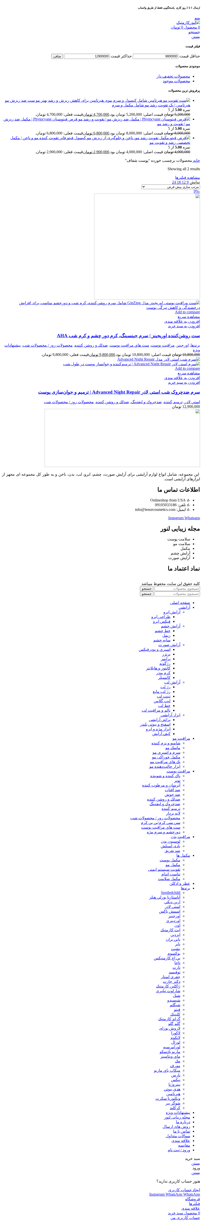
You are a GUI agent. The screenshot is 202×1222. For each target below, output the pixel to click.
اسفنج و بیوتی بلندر (155, 724)
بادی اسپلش (170, 846)
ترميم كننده (173, 402)
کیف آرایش (161, 734)
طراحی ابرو (160, 617)
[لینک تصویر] (122, 466)
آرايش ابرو (171, 612)
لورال (175, 1042)
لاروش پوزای (169, 1028)
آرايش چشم (170, 626)
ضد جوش (172, 794)
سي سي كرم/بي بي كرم (160, 822)
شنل (176, 995)
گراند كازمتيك (169, 1019)
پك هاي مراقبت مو (165, 762)
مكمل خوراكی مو (166, 757)
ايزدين (175, 935)
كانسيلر (164, 677)
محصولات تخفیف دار (173, 76)
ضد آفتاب (172, 790)
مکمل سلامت (169, 879)
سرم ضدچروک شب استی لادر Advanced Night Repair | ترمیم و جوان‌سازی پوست (119, 392)
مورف (175, 1066)
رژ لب (165, 687)
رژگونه (164, 663)
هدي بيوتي (172, 1089)
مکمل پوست (170, 860)
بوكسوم (174, 953)
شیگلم (175, 1005)
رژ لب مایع (161, 691)
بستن (195, 36)
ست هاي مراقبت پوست (129, 345)
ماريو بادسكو (170, 1052)
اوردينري (173, 921)
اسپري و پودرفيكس (154, 649)
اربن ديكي (172, 902)
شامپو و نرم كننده (166, 743)
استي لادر (192, 402)
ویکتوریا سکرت (167, 1098)
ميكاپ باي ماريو (167, 1070)
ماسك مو (172, 748)
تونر (177, 780)
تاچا (177, 963)
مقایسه (184, 1145)
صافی (57, 56)
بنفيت (175, 949)
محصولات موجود (176, 81)
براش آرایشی (159, 720)
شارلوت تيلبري (168, 991)
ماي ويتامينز (170, 1056)
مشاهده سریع (189, 317)
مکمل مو (173, 865)
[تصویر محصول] (101, 307)
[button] (184, 326)
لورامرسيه (171, 1047)
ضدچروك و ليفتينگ (146, 402)
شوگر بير (173, 1103)
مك (177, 1061)
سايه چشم (161, 640)
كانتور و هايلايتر (158, 668)
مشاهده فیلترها (187, 177)
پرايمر (165, 659)
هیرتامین (173, 1094)
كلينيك (175, 1014)
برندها (195, 345)
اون (177, 925)
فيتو (177, 1009)
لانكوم (175, 1038)
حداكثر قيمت (121, 56)
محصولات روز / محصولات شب (48, 345)
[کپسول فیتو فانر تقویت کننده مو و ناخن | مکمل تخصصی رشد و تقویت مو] (138, 138)
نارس (175, 1075)
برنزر (166, 654)
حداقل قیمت (189, 56)
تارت (176, 967)
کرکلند (175, 1108)
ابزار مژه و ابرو (158, 729)
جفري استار (170, 977)
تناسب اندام (170, 874)
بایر (177, 944)
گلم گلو (174, 1023)
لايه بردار (173, 813)
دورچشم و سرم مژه (163, 832)
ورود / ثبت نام (179, 1150)
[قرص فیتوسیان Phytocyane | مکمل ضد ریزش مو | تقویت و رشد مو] (133, 119)
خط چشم (162, 631)
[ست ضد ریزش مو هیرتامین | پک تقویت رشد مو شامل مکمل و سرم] (112, 100)
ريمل (166, 635)
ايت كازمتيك (170, 930)
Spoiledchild (170, 892)
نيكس (175, 1080)
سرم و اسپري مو (166, 752)
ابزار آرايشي (170, 715)
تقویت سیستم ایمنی (164, 869)
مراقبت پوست (163, 345)
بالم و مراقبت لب (156, 710)
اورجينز (183, 345)
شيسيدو (173, 1000)
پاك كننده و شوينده (165, 776)
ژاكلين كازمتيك (168, 986)
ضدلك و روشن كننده (91, 345)
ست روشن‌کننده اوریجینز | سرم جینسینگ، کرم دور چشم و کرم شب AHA (128, 335)
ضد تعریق (172, 851)
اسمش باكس (169, 911)
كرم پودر (163, 673)
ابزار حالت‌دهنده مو (164, 766)
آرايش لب (172, 682)
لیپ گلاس (162, 701)
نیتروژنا (174, 1084)
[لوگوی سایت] (188, 22)
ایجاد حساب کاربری (184, 1190)
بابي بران (173, 939)
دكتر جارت (171, 981)
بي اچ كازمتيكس (167, 958)
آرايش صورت (169, 645)
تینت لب (163, 696)
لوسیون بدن (170, 841)
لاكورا (175, 1033)
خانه (196, 160)
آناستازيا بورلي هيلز (164, 897)
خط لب (164, 705)
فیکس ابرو (161, 621)
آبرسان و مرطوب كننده (161, 785)
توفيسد (174, 972)
